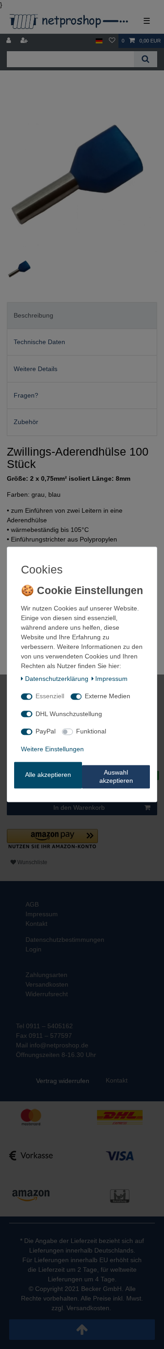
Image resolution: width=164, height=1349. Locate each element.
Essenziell (50, 696)
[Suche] (145, 59)
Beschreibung (33, 315)
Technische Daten (39, 341)
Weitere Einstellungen (52, 749)
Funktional (91, 731)
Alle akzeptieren (48, 775)
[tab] (82, 315)
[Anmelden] (9, 41)
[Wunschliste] (112, 41)
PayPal (46, 731)
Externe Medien (107, 696)
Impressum (111, 678)
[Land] (99, 41)
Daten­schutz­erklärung (56, 678)
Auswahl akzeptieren (116, 777)
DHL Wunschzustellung (69, 713)
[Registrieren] (25, 41)
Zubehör (26, 421)
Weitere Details (35, 368)
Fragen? (26, 395)
